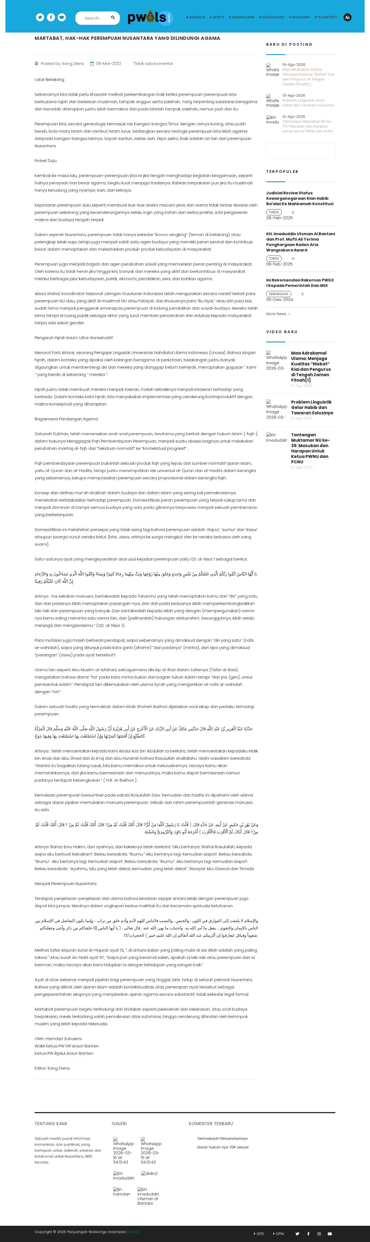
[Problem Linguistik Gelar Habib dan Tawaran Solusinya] (151, 1149)
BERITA (218, 17)
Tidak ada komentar (153, 63)
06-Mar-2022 (108, 63)
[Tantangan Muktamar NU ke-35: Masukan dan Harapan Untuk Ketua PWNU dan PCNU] (124, 1174)
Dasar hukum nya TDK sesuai (222, 1147)
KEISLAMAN (301, 17)
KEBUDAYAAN (273, 17)
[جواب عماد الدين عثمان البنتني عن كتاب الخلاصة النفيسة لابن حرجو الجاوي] (148, 1194)
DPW (280, 1233)
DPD (260, 1233)
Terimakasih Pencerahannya (222, 1138)
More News (276, 313)
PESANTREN (327, 17)
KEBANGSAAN (243, 17)
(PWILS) (133, 1231)
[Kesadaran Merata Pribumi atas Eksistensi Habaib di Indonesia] (122, 1194)
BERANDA (197, 17)
